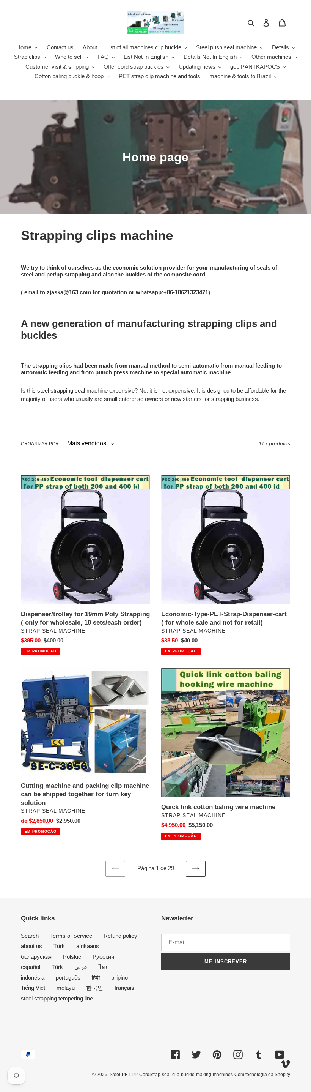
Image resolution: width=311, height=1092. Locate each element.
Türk (59, 946)
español (30, 967)
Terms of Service (71, 936)
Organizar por (40, 444)
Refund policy (120, 936)
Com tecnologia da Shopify (262, 1074)
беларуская (36, 956)
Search (30, 936)
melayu (66, 988)
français (124, 988)
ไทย (104, 967)
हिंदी (96, 977)
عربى (80, 967)
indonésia (32, 977)
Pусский (103, 956)
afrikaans (87, 946)
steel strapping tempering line (57, 998)
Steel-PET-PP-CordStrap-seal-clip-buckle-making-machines (171, 1074)
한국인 (94, 988)
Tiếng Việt (33, 988)
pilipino (119, 977)
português (68, 977)
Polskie (72, 956)
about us (31, 946)
